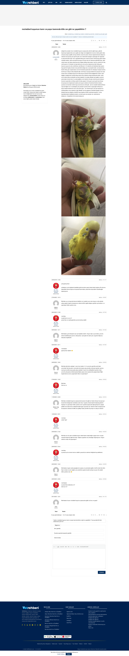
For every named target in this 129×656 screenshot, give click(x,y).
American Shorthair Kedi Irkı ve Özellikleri (52, 616)
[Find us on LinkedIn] (27, 625)
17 (101, 40)
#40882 (104, 479)
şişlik (106, 34)
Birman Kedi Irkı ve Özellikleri (52, 623)
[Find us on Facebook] (22, 625)
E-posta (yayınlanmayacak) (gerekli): (63, 533)
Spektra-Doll (69, 611)
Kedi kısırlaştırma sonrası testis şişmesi (97, 614)
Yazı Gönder (75, 643)
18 (103, 40)
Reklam (80, 643)
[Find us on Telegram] (40, 625)
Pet (44, 2)
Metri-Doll (69, 618)
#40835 (104, 431)
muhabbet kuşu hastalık (79, 34)
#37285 (104, 344)
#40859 (104, 464)
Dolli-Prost (69, 622)
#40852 (104, 446)
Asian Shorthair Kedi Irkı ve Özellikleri (53, 614)
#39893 (104, 362)
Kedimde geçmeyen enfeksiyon (95, 616)
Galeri (86, 2)
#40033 (104, 397)
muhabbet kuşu (71, 34)
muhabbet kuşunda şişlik (100, 34)
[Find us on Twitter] (24, 625)
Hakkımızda (54, 643)
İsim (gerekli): (57, 528)
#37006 (104, 312)
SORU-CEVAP (78, 2)
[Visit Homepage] (30, 2)
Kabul (68, 654)
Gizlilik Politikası (61, 654)
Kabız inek (90, 628)
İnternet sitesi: (57, 537)
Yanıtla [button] (100, 47)
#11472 (104, 47)
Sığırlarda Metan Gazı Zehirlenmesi (75, 614)
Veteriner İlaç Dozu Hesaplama (43, 643)
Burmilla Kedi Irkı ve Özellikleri (52, 629)
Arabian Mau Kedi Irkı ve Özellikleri (53, 611)
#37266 (104, 329)
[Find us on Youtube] (32, 625)
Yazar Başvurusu (67, 643)
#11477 (104, 279)
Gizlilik (85, 643)
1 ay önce (75, 36)
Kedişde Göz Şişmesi (93, 617)
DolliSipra (69, 620)
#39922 (104, 379)
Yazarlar (60, 643)
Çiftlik (50, 2)
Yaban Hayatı (68, 2)
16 (99, 40)
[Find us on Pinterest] (29, 625)
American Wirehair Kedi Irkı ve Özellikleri (52, 620)
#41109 (104, 496)
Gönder (101, 572)
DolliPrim (69, 616)
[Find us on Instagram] (35, 625)
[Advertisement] (64, 15)
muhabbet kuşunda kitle (89, 34)
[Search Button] (106, 2)
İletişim (90, 643)
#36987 (104, 297)
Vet (61, 2)
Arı (56, 2)
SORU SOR (99, 2)
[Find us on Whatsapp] (37, 625)
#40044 (104, 414)
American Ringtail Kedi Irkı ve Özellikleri (52, 626)
